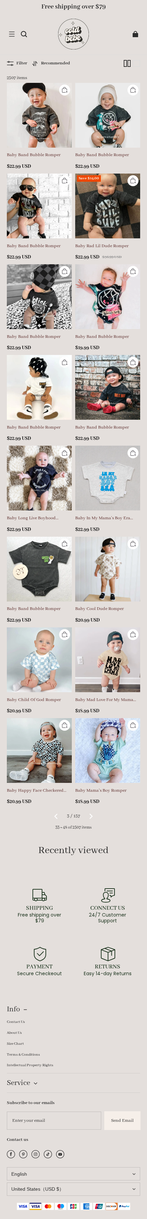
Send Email (122, 1121)
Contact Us (16, 1022)
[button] (11, 34)
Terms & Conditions (23, 1054)
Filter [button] (21, 63)
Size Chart (15, 1043)
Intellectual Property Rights (30, 1065)
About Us (14, 1032)
